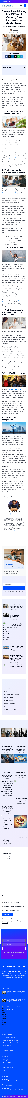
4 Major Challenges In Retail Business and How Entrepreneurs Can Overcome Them (16, 616)
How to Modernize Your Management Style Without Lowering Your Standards (16, 606)
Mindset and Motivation (10, 26)
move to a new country (15, 389)
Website (4, 895)
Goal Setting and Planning (11, 709)
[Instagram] (24, 1)
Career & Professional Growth (11, 689)
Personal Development (10, 686)
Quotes (6, 706)
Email (3, 888)
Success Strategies (9, 712)
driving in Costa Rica (12, 158)
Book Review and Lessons (11, 691)
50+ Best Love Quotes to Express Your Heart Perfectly (7, 840)
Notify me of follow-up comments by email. (14, 906)
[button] (21, 5)
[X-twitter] (22, 1)
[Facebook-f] (20, 1)
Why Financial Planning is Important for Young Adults (16, 665)
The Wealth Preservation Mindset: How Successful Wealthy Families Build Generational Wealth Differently (16, 658)
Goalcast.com (17, 530)
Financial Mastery (8, 697)
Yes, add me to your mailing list (11, 902)
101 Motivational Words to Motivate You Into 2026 (21, 838)
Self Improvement (20, 26)
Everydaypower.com (8, 530)
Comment (4, 863)
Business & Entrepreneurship (11, 694)
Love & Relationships (9, 703)
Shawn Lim (14, 514)
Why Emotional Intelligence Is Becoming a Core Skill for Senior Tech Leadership (17, 624)
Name (3, 882)
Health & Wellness (8, 700)
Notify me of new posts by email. (11, 910)
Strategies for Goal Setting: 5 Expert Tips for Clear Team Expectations (17, 648)
